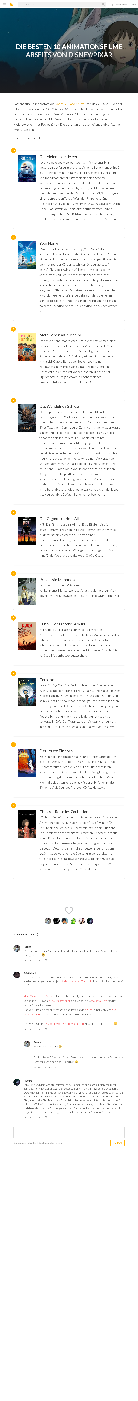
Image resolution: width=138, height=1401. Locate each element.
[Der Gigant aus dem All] (27, 539)
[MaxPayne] (81, 921)
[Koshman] (73, 921)
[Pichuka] (90, 921)
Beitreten (121, 4)
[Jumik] (64, 921)
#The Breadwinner (59, 1000)
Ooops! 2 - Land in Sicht (69, 104)
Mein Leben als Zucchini (60, 334)
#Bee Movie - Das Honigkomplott (64, 1023)
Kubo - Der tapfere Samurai (63, 623)
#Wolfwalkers (99, 1000)
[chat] (111, 4)
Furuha (27, 946)
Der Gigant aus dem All (59, 518)
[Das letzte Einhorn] (27, 771)
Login (133, 4)
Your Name (48, 243)
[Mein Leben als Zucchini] (27, 360)
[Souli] (56, 921)
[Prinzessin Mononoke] (27, 591)
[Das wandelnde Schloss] (27, 452)
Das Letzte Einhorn (56, 750)
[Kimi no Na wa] (27, 279)
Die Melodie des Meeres (60, 156)
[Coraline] (27, 705)
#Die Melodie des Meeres (39, 996)
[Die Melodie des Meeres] (27, 190)
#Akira (88, 1009)
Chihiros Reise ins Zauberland (65, 811)
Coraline (46, 679)
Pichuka (28, 1080)
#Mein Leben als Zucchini (76, 981)
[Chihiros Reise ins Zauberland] (27, 842)
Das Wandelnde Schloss (59, 406)
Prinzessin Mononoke (57, 579)
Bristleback (30, 973)
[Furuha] (48, 921)
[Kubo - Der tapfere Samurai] (27, 641)
